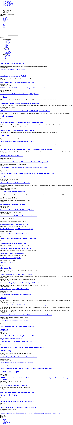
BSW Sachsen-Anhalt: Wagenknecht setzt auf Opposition (17, 82)
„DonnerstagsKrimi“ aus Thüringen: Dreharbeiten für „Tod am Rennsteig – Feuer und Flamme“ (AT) (30, 413)
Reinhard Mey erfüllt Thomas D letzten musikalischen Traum (18, 357)
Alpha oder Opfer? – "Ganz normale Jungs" (13, 243)
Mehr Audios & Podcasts (7, 262)
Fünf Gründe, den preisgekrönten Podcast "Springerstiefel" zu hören (20, 283)
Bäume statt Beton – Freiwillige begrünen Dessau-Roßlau (17, 130)
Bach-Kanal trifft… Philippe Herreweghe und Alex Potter (17, 392)
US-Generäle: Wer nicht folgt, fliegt (10, 258)
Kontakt (4, 419)
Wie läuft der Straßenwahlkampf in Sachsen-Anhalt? (15, 248)
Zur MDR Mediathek (6, 2)
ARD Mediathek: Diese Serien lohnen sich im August (15, 294)
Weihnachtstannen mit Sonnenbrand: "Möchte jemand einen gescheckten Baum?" (24, 167)
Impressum (5, 420)
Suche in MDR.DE (3, 14)
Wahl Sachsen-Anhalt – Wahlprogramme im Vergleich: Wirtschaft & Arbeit (22, 88)
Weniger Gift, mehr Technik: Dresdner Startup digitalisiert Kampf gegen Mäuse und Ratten (27, 173)
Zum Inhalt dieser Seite (7, 1)
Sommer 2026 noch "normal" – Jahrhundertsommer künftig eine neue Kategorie (24, 305)
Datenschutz (5, 421)
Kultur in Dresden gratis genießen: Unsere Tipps (14, 289)
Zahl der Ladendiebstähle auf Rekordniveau (13, 69)
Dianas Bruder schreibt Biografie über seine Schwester (16, 362)
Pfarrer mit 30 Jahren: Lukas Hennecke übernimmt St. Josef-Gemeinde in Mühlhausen (26, 149)
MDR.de (4, 60)
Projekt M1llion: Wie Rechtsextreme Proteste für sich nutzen (18, 238)
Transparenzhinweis (6, 422)
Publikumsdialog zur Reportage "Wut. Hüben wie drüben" (17, 401)
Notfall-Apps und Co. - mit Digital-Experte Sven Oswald (16, 341)
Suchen (2, 15)
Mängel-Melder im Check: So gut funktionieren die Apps (17, 141)
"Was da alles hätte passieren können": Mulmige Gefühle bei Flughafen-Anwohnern (25, 111)
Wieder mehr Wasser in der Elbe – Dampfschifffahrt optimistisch (19, 103)
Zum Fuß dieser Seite (6, 5)
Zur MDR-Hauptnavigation (8, 4)
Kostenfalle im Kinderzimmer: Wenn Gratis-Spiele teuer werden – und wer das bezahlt (26, 315)
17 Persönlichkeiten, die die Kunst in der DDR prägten (16, 274)
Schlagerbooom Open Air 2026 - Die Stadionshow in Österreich (18, 216)
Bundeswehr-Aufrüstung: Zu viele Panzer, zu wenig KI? (16, 229)
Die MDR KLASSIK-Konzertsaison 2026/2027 (13, 385)
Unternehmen (3, 416)
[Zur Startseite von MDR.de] (2, 8)
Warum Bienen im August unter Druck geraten (14, 320)
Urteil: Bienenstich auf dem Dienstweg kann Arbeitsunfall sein (18, 336)
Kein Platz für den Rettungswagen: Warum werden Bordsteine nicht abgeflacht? (24, 162)
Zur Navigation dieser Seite (8, 3)
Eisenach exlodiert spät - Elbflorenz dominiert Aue (15, 183)
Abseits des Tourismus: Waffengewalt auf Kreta (14, 224)
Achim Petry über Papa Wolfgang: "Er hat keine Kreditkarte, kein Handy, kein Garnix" (26, 368)
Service (2, 417)
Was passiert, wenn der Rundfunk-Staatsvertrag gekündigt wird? (19, 94)
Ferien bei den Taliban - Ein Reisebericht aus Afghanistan (17, 210)
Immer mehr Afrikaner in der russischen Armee (14, 233)
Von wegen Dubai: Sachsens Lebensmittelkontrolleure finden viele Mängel (22, 347)
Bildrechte (4, 423)
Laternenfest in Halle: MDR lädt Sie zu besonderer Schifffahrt (18, 407)
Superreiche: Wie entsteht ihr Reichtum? (12, 253)
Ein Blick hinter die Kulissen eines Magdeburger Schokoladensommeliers (21, 122)
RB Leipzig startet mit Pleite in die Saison (12, 191)
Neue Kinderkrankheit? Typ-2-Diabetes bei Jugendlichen (17, 326)
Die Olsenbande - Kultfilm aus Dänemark (12, 204)
